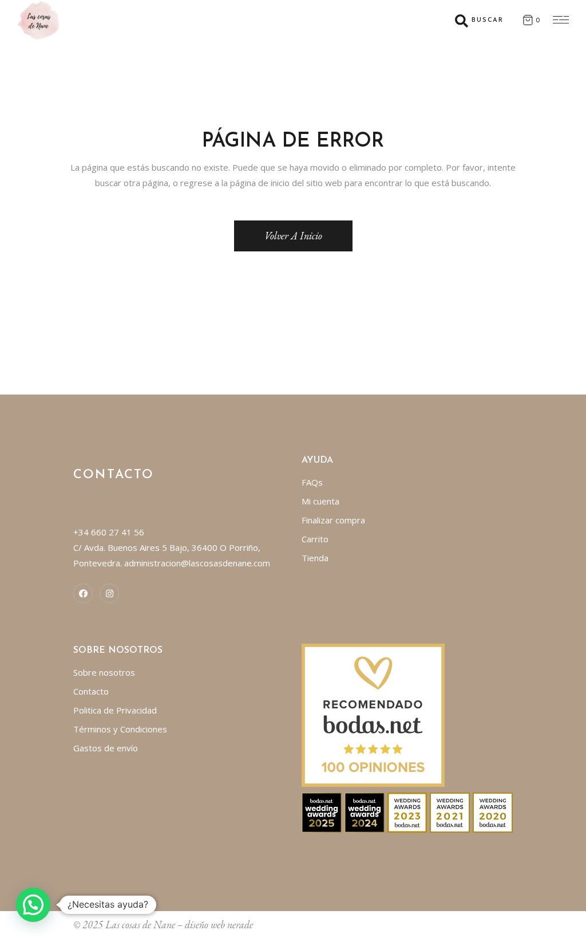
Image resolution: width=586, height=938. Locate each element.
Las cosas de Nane (140, 924)
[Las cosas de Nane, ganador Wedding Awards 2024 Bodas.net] (365, 811)
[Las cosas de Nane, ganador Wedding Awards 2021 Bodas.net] (450, 811)
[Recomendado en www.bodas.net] (373, 714)
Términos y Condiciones (120, 729)
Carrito (315, 539)
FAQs (312, 482)
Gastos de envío (105, 748)
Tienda (315, 557)
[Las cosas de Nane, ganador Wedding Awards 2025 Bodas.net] (322, 811)
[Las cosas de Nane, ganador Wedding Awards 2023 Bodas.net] (407, 811)
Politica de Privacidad (115, 710)
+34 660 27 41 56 (108, 532)
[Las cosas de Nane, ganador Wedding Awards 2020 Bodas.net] (493, 811)
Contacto (91, 691)
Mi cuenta (320, 501)
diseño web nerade (219, 924)
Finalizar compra (333, 520)
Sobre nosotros (104, 672)
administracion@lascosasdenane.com (197, 563)
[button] (33, 905)
